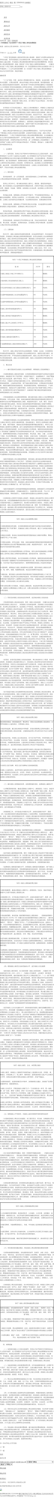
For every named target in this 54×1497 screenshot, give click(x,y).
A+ (9, 53)
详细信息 (15, 40)
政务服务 (7, 30)
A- (12, 53)
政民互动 (7, 34)
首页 (5, 17)
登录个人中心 (4, 2)
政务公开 (7, 26)
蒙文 (11, 2)
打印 (23, 53)
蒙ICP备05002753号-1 (26, 1494)
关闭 (1, 1454)
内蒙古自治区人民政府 (7, 1462)
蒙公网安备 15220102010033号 (43, 1494)
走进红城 (7, 38)
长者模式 (27, 2)
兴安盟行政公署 (20, 1462)
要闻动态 (7, 21)
